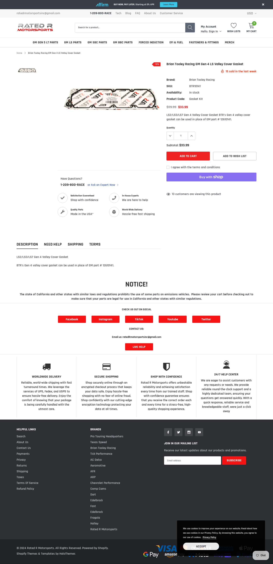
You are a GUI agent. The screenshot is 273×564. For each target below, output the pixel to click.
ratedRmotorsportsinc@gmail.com (38, 13)
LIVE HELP (139, 347)
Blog (128, 13)
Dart (93, 494)
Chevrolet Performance (105, 483)
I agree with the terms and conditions (195, 167)
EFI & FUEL (176, 42)
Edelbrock (96, 500)
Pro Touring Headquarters (106, 436)
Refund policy (25, 489)
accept (201, 546)
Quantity (170, 127)
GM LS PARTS (73, 42)
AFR (92, 471)
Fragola (95, 518)
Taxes (20, 477)
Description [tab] (27, 244)
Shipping (22, 471)
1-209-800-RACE (73, 185)
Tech (118, 13)
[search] (190, 27)
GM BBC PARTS (123, 42)
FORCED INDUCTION (151, 42)
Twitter (206, 319)
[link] (27, 69)
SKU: (169, 86)
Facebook (72, 319)
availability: (174, 93)
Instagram (105, 319)
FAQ (137, 13)
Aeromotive (98, 466)
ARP (93, 477)
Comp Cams (98, 489)
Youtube (172, 319)
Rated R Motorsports (103, 529)
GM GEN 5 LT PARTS (45, 42)
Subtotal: (172, 145)
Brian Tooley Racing (202, 80)
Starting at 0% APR (144, 4)
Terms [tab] (95, 244)
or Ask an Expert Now (102, 185)
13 (173, 194)
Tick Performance (101, 454)
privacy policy (209, 537)
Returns (22, 466)
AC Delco (96, 460)
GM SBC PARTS (97, 42)
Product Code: (175, 99)
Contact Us (24, 448)
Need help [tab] (53, 244)
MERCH (229, 42)
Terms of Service (27, 483)
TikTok (139, 319)
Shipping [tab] (75, 244)
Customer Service (171, 13)
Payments (23, 454)
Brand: (170, 80)
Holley (94, 523)
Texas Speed (98, 442)
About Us (150, 13)
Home (19, 53)
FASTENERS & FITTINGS (204, 42)
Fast (93, 506)
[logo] (35, 27)
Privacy (21, 460)
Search (21, 436)
